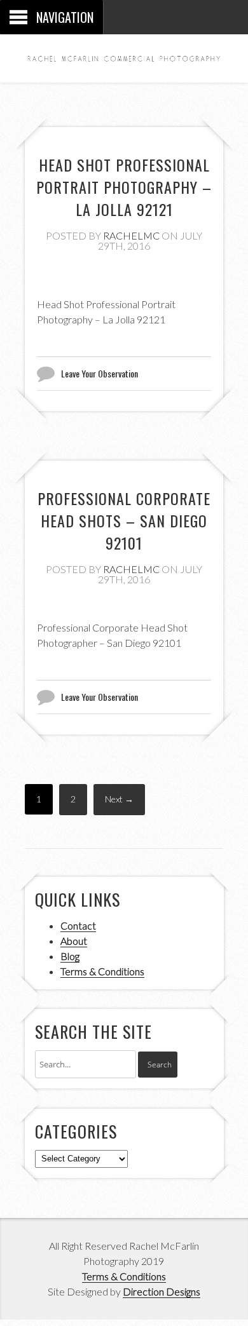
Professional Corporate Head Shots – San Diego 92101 (124, 520)
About (73, 941)
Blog (69, 956)
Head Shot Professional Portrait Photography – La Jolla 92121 (124, 186)
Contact (78, 925)
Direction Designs (161, 1291)
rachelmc (131, 235)
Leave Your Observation (99, 373)
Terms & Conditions (102, 971)
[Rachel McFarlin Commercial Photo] (124, 55)
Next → (119, 799)
